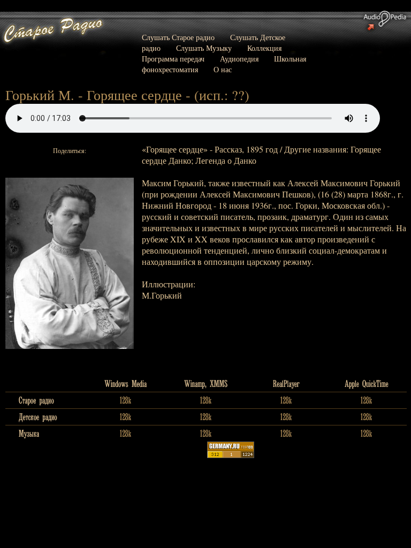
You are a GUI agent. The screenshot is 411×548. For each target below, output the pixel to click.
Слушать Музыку (204, 48)
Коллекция (264, 48)
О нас (223, 69)
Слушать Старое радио (178, 37)
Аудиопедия (239, 59)
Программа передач (173, 59)
